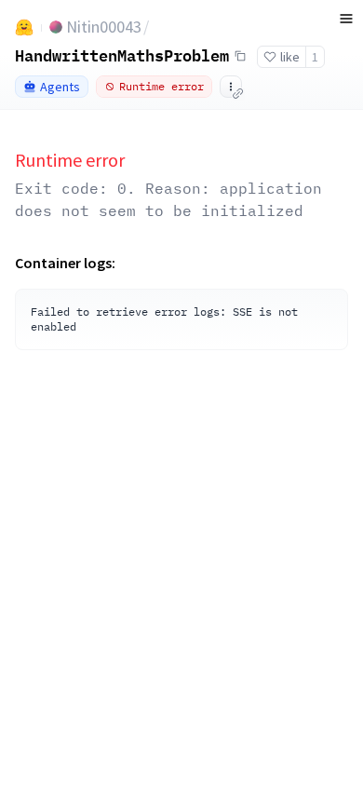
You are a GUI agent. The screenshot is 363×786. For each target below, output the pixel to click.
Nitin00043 (103, 26)
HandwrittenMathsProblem (122, 55)
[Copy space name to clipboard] (240, 55)
